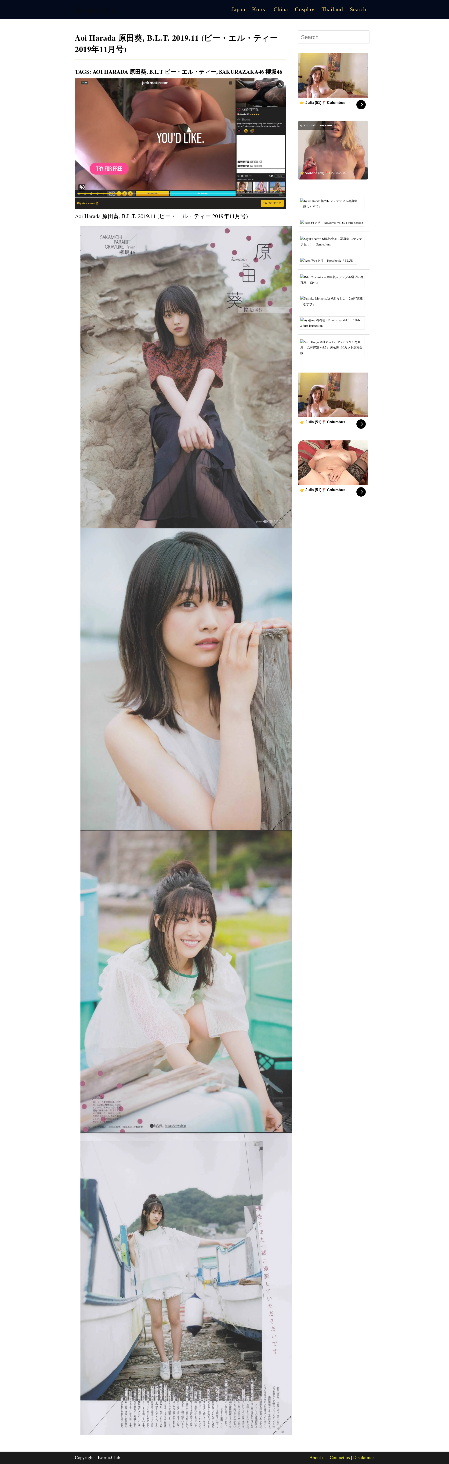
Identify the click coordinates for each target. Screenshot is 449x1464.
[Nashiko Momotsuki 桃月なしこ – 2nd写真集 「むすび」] (333, 301)
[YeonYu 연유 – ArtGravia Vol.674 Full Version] (333, 222)
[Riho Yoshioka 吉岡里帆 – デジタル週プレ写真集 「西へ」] (333, 279)
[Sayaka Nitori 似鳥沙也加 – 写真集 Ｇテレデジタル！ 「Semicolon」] (333, 241)
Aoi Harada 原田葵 (119, 71)
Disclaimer (363, 1457)
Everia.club (96, 9)
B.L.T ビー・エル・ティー (182, 71)
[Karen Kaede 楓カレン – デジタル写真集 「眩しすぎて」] (333, 203)
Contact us (340, 1457)
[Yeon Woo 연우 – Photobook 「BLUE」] (329, 260)
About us (317, 1457)
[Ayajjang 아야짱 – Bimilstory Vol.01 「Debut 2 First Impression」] (333, 322)
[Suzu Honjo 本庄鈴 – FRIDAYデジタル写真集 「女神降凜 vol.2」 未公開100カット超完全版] (333, 347)
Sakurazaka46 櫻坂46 (250, 71)
